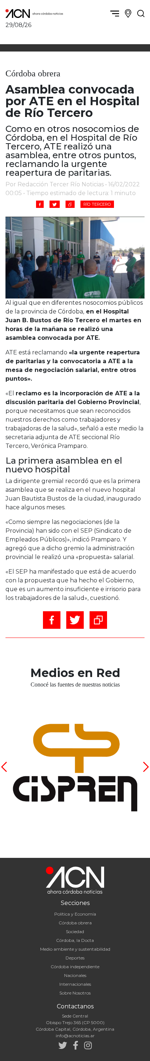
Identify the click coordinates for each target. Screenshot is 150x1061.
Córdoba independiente (75, 966)
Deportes (75, 958)
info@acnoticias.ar (75, 1035)
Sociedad (75, 931)
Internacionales (75, 984)
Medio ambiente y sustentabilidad (75, 949)
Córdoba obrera (75, 922)
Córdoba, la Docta (75, 940)
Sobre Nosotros (75, 993)
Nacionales (75, 975)
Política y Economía (75, 914)
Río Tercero (97, 204)
